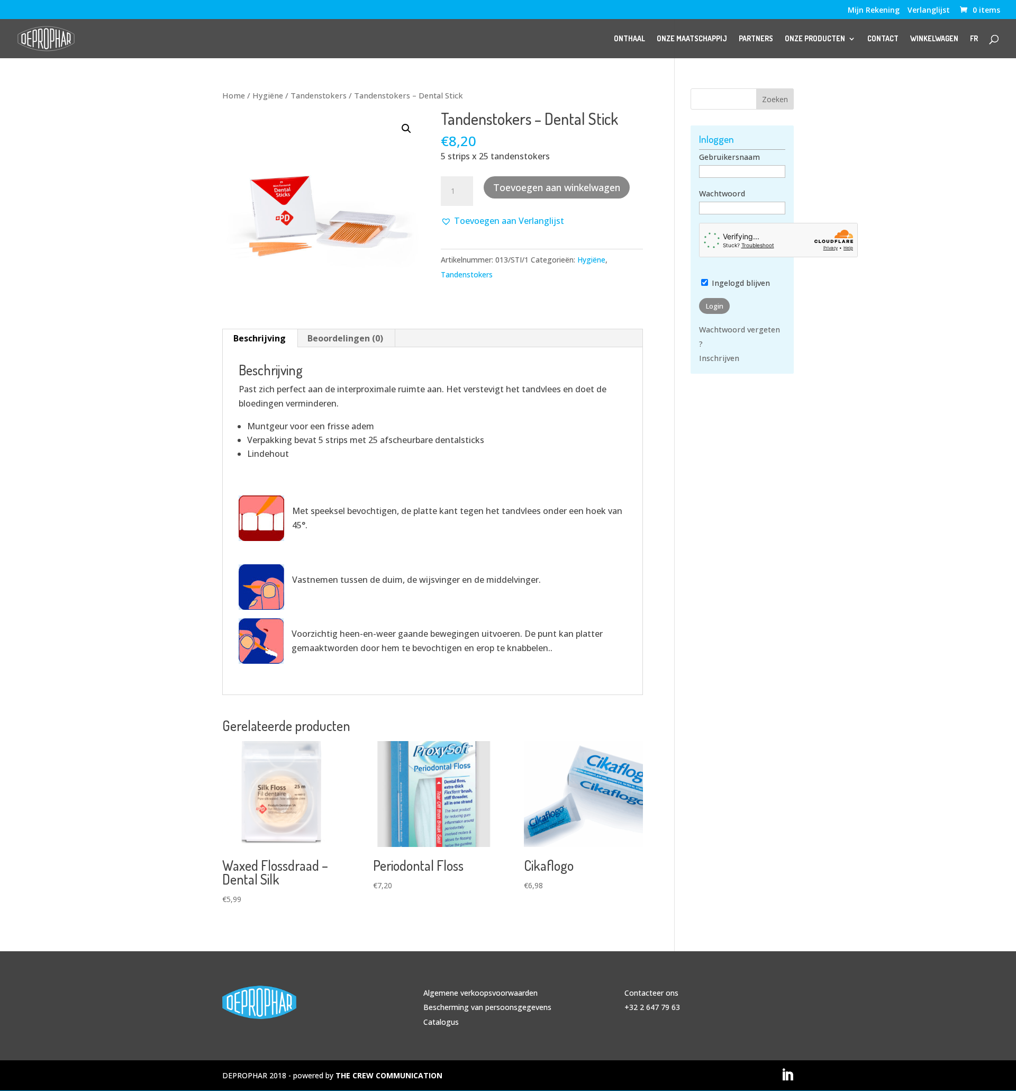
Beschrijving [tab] (259, 338)
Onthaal (629, 39)
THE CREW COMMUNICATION (388, 1075)
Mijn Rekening (874, 10)
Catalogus (441, 1022)
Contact (883, 39)
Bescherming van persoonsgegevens (487, 1007)
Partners (756, 39)
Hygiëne (267, 95)
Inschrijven (719, 358)
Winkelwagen (934, 39)
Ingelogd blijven (740, 283)
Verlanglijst (929, 10)
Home (233, 95)
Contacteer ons (651, 993)
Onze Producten (815, 39)
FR (974, 39)
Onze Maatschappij (692, 39)
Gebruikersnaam (729, 157)
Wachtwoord (722, 193)
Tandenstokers (319, 95)
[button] (406, 128)
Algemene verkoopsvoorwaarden (480, 993)
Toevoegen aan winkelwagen (556, 187)
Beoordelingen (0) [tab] (345, 338)
